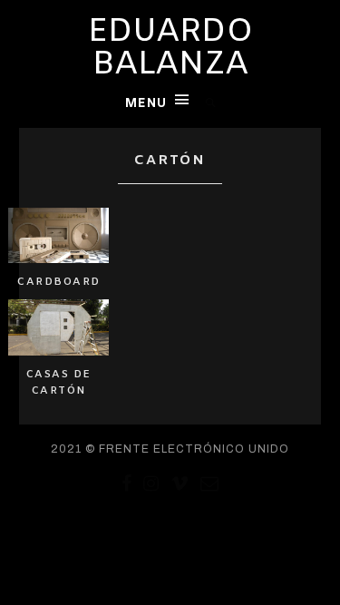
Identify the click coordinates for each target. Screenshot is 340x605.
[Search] (211, 103)
